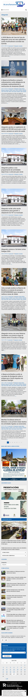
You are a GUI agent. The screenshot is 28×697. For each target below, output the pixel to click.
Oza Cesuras (14, 91)
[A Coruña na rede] (14, 6)
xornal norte (10, 45)
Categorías (4, 562)
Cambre (10, 90)
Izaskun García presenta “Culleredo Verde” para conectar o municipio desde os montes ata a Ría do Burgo (16, 585)
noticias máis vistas (7, 519)
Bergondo (3, 90)
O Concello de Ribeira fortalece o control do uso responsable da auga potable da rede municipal (15, 610)
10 (3, 669)
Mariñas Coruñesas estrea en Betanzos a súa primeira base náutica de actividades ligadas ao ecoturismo (14, 422)
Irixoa (5, 91)
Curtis (2, 91)
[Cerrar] (25, 691)
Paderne (18, 91)
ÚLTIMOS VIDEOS (5, 552)
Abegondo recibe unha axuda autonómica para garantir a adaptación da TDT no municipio (12, 211)
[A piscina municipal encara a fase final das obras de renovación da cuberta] (3, 591)
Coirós (16, 90)
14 (17, 669)
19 (10, 671)
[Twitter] (6, 640)
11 (6, 669)
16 (24, 669)
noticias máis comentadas (8, 555)
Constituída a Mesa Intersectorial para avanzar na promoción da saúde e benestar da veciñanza (16, 597)
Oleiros (10, 91)
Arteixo (23, 88)
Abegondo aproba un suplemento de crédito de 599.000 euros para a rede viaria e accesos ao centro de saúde (13, 129)
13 (14, 669)
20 (14, 671)
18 (6, 671)
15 (21, 669)
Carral (14, 90)
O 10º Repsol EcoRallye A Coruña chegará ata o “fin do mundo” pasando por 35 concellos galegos (16, 628)
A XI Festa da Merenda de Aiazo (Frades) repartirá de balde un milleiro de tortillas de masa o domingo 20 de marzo (13, 542)
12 (10, 669)
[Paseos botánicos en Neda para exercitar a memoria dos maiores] (3, 573)
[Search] (26, 10)
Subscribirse (7, 656)
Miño (7, 91)
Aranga (20, 88)
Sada (21, 91)
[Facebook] (2, 640)
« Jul (7, 678)
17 (3, 671)
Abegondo (16, 45)
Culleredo (24, 90)
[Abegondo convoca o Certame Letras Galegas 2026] (14, 238)
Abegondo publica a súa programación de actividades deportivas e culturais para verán (12, 170)
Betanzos (7, 90)
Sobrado (24, 91)
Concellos (20, 45)
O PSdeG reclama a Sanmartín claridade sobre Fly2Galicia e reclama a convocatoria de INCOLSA (16, 579)
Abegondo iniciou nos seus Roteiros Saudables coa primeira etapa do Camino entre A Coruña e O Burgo (13, 336)
